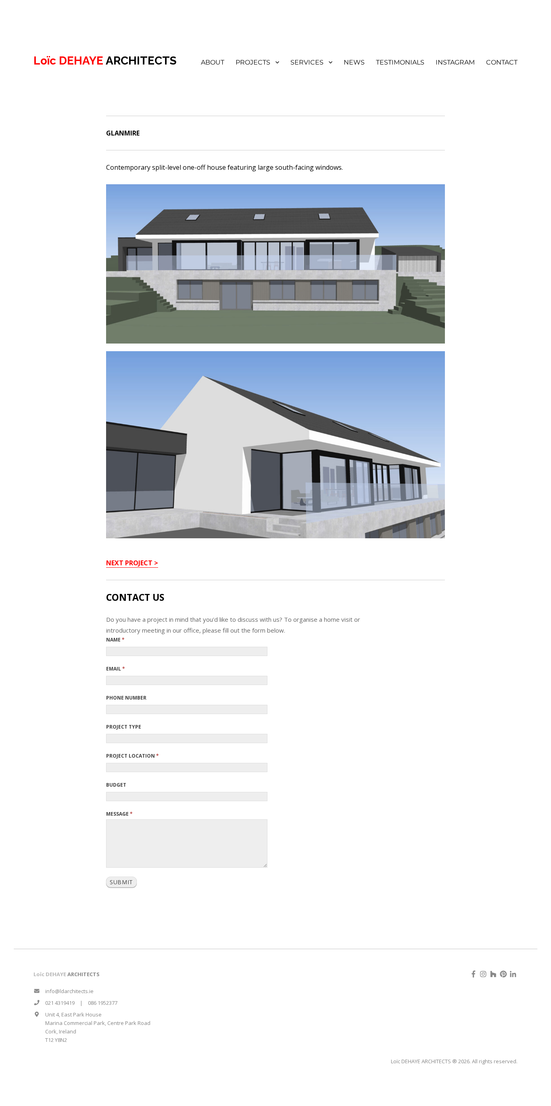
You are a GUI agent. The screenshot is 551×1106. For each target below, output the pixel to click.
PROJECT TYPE (123, 726)
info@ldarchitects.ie (67, 991)
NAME (115, 639)
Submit (121, 882)
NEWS (354, 62)
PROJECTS (253, 62)
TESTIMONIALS (400, 62)
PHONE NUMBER (126, 697)
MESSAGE (119, 813)
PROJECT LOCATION (132, 755)
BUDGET (116, 784)
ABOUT (212, 62)
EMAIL (115, 668)
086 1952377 (102, 1002)
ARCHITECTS (105, 60)
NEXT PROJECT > (132, 562)
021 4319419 (57, 1002)
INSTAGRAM (455, 62)
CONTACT (502, 62)
